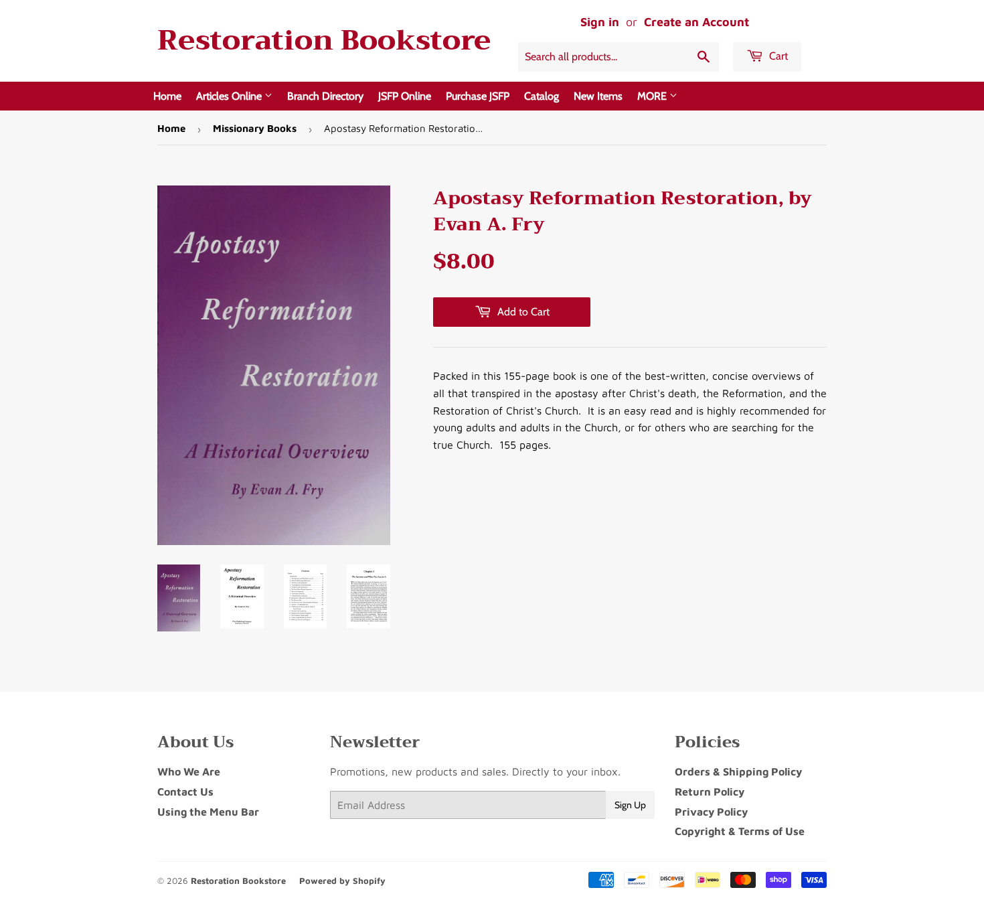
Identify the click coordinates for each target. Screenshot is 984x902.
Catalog (541, 96)
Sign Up (630, 805)
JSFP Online (404, 96)
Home (167, 96)
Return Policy (709, 791)
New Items (598, 96)
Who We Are (188, 771)
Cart (777, 56)
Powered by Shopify (342, 880)
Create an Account (696, 22)
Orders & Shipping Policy (738, 771)
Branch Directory (325, 96)
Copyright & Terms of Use (740, 831)
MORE (653, 96)
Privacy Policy (711, 812)
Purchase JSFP (477, 96)
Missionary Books (255, 128)
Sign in (599, 22)
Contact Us (185, 791)
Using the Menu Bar (208, 812)
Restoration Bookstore (324, 40)
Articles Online (230, 96)
